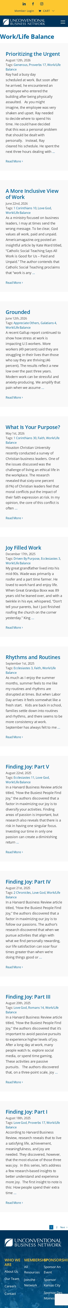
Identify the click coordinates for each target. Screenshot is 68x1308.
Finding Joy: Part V (27, 766)
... (53, 151)
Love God (44, 208)
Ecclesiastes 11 (24, 777)
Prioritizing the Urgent (33, 53)
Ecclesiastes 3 (50, 558)
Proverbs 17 (37, 65)
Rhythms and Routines (33, 657)
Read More (13, 161)
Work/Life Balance (18, 213)
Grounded (18, 311)
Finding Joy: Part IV (28, 881)
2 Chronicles (22, 892)
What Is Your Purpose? (33, 427)
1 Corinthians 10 (25, 208)
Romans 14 (36, 1008)
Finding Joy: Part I (26, 1111)
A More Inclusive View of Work (32, 193)
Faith (41, 438)
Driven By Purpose (26, 558)
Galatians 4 (48, 323)
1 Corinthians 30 (25, 438)
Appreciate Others (26, 323)
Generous (21, 65)
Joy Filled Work (23, 547)
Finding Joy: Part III (28, 996)
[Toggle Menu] (63, 22)
